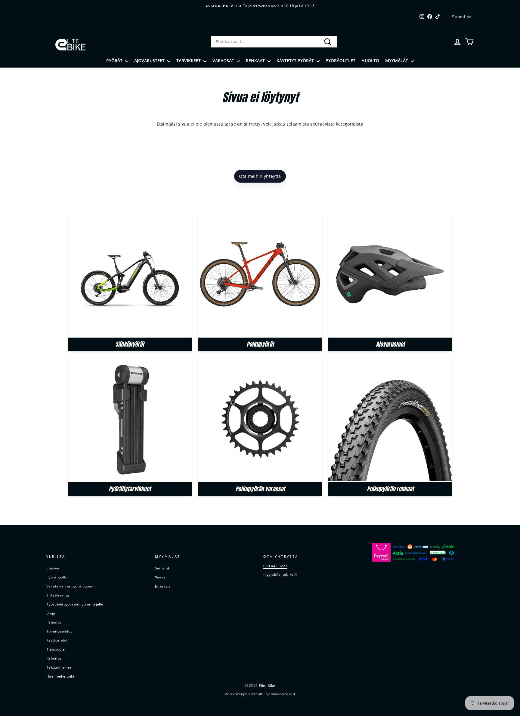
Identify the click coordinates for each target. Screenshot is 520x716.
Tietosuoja (55, 649)
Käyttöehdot (57, 640)
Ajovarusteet (150, 60)
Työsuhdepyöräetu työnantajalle (75, 604)
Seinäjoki (163, 568)
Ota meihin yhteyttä (260, 176)
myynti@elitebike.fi (280, 574)
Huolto (370, 60)
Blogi (50, 613)
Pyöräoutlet (340, 60)
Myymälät (397, 60)
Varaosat (223, 60)
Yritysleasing (57, 595)
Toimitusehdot (59, 631)
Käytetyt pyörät (296, 60)
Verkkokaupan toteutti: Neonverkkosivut (260, 693)
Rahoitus (54, 658)
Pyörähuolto (57, 577)
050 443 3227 (275, 565)
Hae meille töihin (61, 676)
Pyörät (115, 60)
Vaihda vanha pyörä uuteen (70, 586)
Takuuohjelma (58, 667)
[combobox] (274, 42)
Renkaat (256, 60)
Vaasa (160, 577)
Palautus (54, 622)
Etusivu (52, 568)
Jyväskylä (163, 586)
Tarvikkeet (189, 60)
